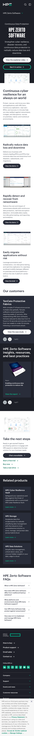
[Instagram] (12, 667)
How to (7, 643)
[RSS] (28, 667)
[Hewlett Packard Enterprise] (7, 4)
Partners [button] (6, 698)
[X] (8, 667)
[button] (31, 701)
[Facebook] (20, 667)
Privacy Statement (18, 717)
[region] (17, 319)
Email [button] (7, 652)
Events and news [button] (9, 687)
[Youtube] (24, 667)
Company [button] (6, 675)
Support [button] (6, 681)
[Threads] (16, 667)
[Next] (10, 339)
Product (9, 647)
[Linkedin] (4, 667)
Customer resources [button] (10, 693)
